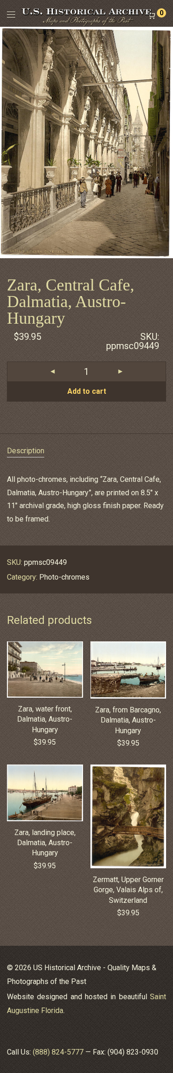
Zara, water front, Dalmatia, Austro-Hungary (44, 719)
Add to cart (86, 391)
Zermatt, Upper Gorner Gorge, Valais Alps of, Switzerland (128, 890)
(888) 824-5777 (58, 1052)
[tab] (86, 451)
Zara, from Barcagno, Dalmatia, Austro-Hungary (128, 720)
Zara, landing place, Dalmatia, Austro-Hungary (45, 843)
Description (25, 450)
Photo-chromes (64, 577)
